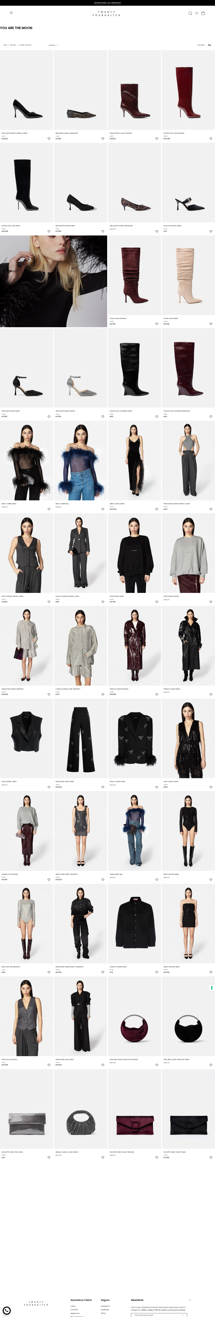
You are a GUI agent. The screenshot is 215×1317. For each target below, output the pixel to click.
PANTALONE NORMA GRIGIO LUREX (177, 503)
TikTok (103, 1313)
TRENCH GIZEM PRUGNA (119, 689)
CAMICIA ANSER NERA (118, 966)
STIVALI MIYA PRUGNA (118, 318)
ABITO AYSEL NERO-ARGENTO (67, 874)
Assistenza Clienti (81, 1300)
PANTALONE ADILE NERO (65, 1059)
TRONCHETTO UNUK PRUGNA (121, 133)
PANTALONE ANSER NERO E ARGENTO (69, 966)
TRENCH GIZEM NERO (172, 689)
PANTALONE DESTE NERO (65, 781)
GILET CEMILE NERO (171, 781)
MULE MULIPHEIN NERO (172, 225)
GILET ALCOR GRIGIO (9, 1059)
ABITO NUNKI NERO (117, 503)
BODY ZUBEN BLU (62, 503)
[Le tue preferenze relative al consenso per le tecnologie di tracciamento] (212, 988)
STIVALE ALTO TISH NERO (11, 225)
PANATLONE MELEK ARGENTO (13, 689)
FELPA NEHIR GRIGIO (171, 596)
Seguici (105, 1300)
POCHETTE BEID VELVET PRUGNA (122, 1152)
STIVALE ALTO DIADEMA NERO (121, 411)
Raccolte (13, 45)
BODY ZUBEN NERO (9, 503)
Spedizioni (75, 1313)
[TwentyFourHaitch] (107, 13)
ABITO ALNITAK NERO (172, 966)
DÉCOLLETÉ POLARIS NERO (65, 225)
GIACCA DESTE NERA (117, 781)
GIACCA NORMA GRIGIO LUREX (67, 596)
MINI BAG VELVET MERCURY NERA (176, 1059)
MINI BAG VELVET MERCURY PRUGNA (124, 1059)
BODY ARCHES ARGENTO (11, 966)
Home (5, 45)
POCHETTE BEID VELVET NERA (175, 1152)
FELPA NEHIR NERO (117, 596)
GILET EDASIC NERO (9, 781)
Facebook (105, 1310)
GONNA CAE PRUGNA (10, 874)
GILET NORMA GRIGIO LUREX (12, 596)
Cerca (73, 1306)
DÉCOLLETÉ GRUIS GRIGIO (65, 411)
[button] (190, 13)
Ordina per (52, 45)
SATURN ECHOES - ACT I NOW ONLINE (107, 3)
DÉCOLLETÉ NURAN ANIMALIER (121, 225)
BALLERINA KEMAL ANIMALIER (67, 133)
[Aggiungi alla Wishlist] (49, 138)
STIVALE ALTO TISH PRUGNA (174, 133)
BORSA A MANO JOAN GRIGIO (67, 1152)
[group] (107, 3)
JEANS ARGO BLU (116, 874)
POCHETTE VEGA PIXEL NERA (12, 1152)
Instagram (105, 1306)
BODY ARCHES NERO (171, 874)
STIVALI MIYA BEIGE (171, 318)
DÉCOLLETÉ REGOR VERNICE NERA (14, 133)
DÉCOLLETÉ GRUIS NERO (11, 411)
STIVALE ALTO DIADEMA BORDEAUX (177, 411)
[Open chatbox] (7, 1311)
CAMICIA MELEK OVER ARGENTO (68, 689)
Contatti (74, 1310)
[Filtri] (209, 45)
